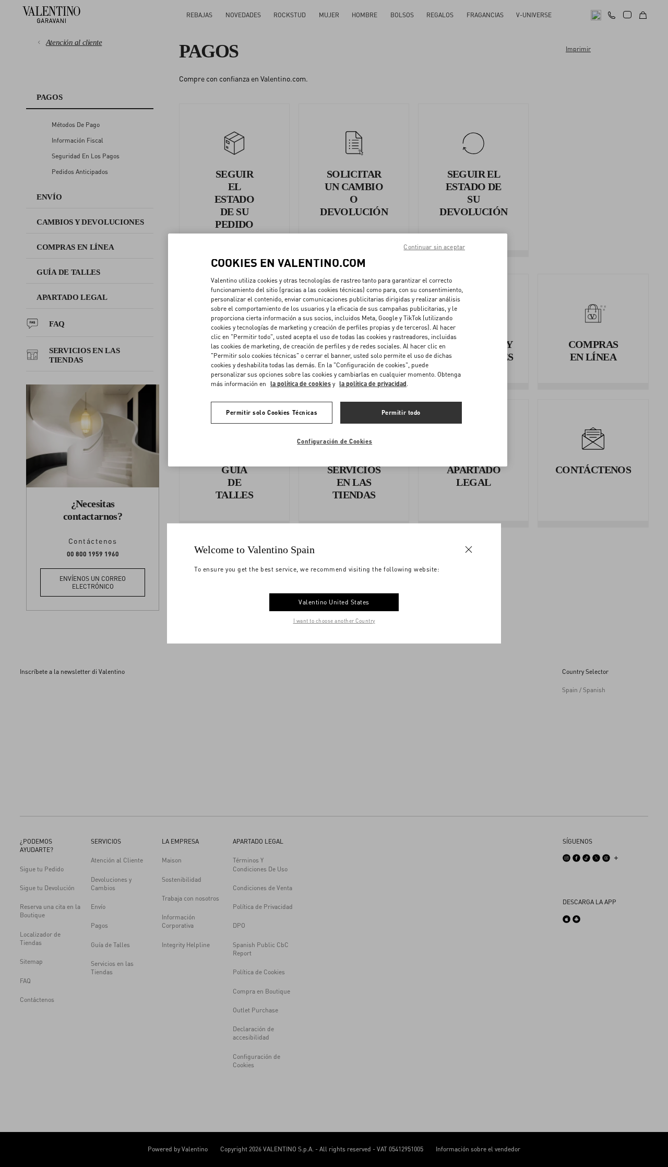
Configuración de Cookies (334, 441)
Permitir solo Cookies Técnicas (271, 412)
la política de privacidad (373, 384)
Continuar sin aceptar (434, 247)
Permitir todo (401, 412)
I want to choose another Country (334, 620)
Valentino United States (334, 602)
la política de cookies (300, 384)
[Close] (468, 549)
